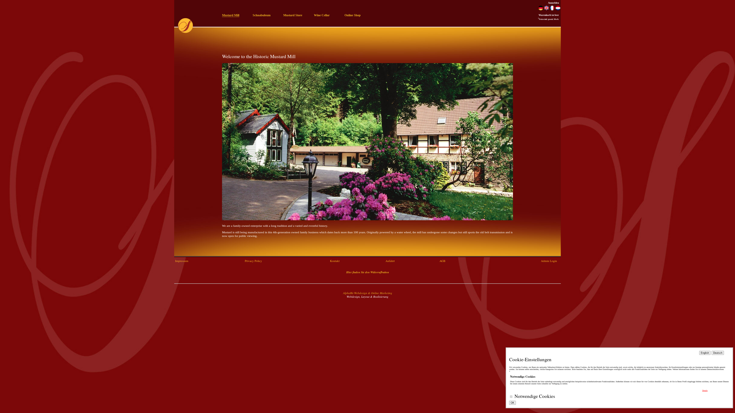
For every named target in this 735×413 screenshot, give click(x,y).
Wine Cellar (322, 15)
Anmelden (553, 2)
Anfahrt (390, 261)
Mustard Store (292, 15)
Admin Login (549, 261)
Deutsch (717, 352)
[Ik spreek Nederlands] (558, 10)
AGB (442, 261)
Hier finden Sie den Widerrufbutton (367, 272)
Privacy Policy (253, 261)
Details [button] (705, 390)
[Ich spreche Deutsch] (541, 10)
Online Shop (353, 15)
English (705, 352)
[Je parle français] (552, 10)
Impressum (181, 261)
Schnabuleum (261, 15)
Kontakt (335, 261)
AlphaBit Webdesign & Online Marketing (367, 293)
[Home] (185, 32)
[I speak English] (546, 10)
